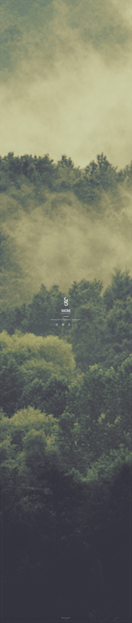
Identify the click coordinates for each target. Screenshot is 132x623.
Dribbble (57, 324)
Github (63, 324)
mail (75, 324)
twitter (69, 324)
